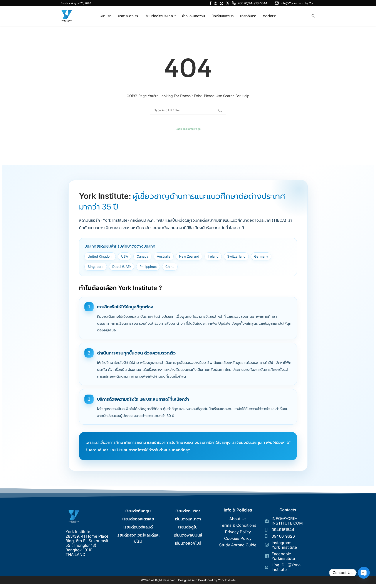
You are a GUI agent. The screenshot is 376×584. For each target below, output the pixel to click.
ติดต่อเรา (270, 16)
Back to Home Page (188, 128)
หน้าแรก (105, 16)
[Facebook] (210, 3)
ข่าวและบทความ (193, 16)
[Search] (313, 16)
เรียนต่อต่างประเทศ (158, 16)
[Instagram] (215, 3)
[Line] (221, 3)
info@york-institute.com (297, 3)
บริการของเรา (128, 16)
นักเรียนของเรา (223, 16)
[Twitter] (228, 3)
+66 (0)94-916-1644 (252, 3)
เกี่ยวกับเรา (248, 16)
